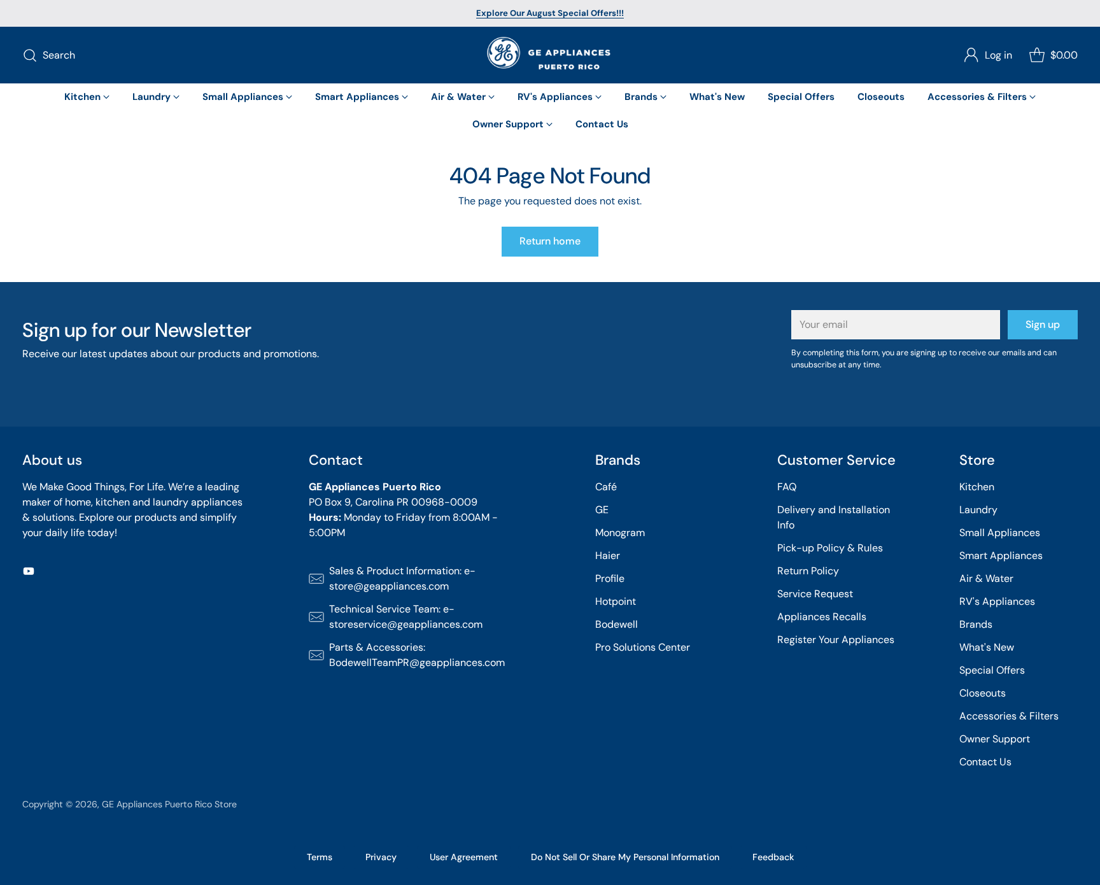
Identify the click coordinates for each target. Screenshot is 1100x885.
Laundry (978, 509)
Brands (975, 624)
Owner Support (994, 739)
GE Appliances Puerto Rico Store (169, 804)
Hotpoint (615, 601)
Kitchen (976, 486)
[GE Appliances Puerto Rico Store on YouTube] (28, 573)
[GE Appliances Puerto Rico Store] (550, 55)
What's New (986, 647)
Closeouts (982, 693)
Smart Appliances (1001, 555)
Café (606, 486)
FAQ (786, 486)
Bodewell (616, 624)
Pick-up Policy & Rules (830, 548)
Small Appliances (999, 532)
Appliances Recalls (821, 616)
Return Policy (808, 570)
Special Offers (992, 670)
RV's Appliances (997, 601)
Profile (609, 578)
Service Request (815, 593)
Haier (607, 555)
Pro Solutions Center (642, 647)
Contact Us (985, 761)
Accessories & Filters (1009, 716)
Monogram (620, 532)
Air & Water (986, 578)
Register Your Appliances (835, 639)
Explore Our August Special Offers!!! (550, 13)
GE (602, 509)
